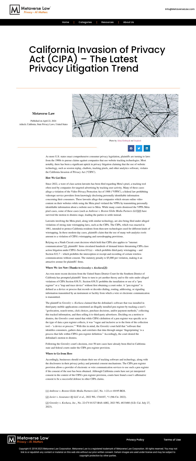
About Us (128, 22)
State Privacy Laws (46, 124)
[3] (104, 267)
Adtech (22, 124)
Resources (107, 22)
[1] (47, 390)
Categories (85, 22)
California (31, 124)
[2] (65, 246)
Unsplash (137, 140)
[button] (131, 148)
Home (65, 22)
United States (62, 124)
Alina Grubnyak (123, 140)
